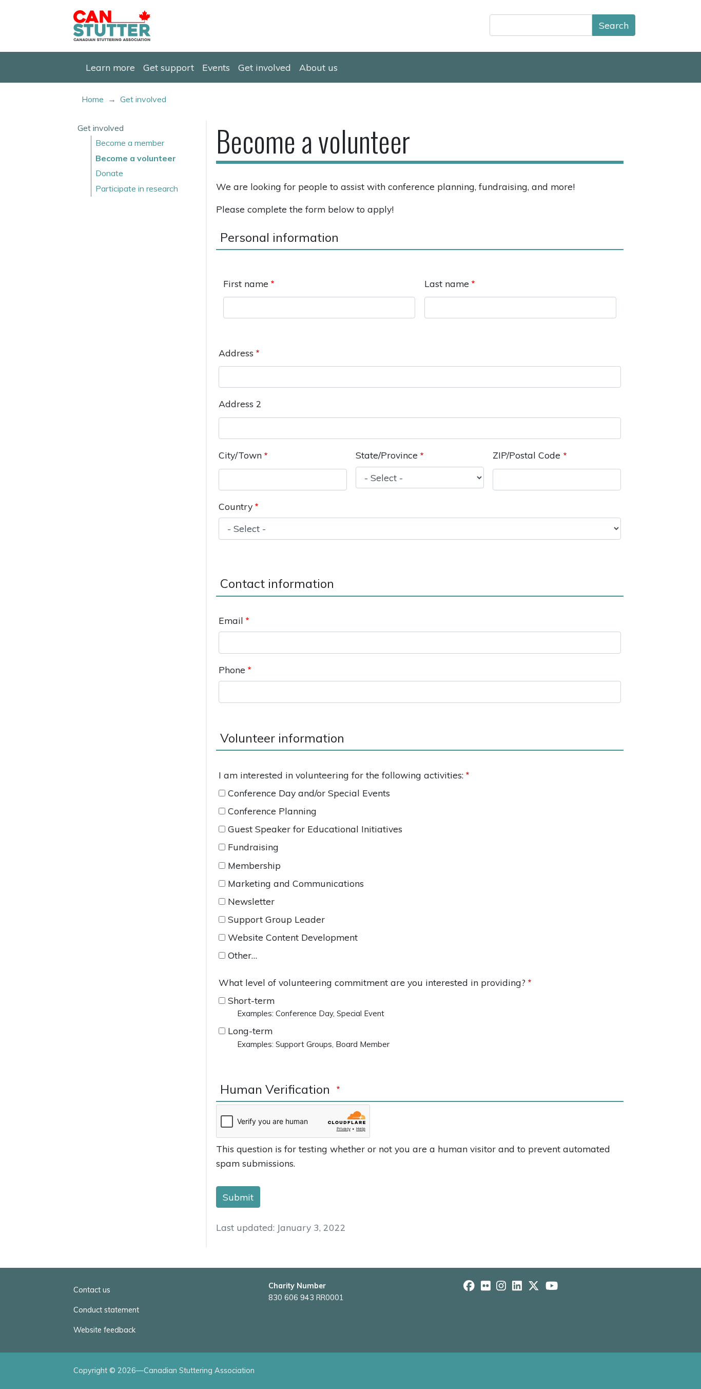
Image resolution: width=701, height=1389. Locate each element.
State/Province (387, 455)
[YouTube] (552, 1285)
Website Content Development (293, 937)
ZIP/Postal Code (526, 455)
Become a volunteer (135, 158)
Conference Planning (272, 810)
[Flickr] (486, 1285)
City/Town (240, 455)
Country (235, 506)
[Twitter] (533, 1285)
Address (236, 352)
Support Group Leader (276, 919)
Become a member (129, 143)
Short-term (251, 1000)
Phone (232, 669)
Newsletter (251, 901)
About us (318, 67)
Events (216, 67)
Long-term (250, 1030)
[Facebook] (469, 1285)
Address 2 (240, 403)
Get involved (264, 67)
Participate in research (136, 188)
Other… (242, 955)
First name (245, 283)
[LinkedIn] (517, 1285)
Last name (446, 283)
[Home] (116, 25)
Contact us (91, 1290)
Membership (254, 865)
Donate (109, 173)
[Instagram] (501, 1285)
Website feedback (104, 1330)
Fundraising (253, 846)
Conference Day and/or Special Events (309, 792)
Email (231, 620)
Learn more (110, 67)
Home (93, 99)
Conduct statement (106, 1310)
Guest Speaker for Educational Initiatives (315, 828)
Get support (168, 67)
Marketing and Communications (296, 883)
